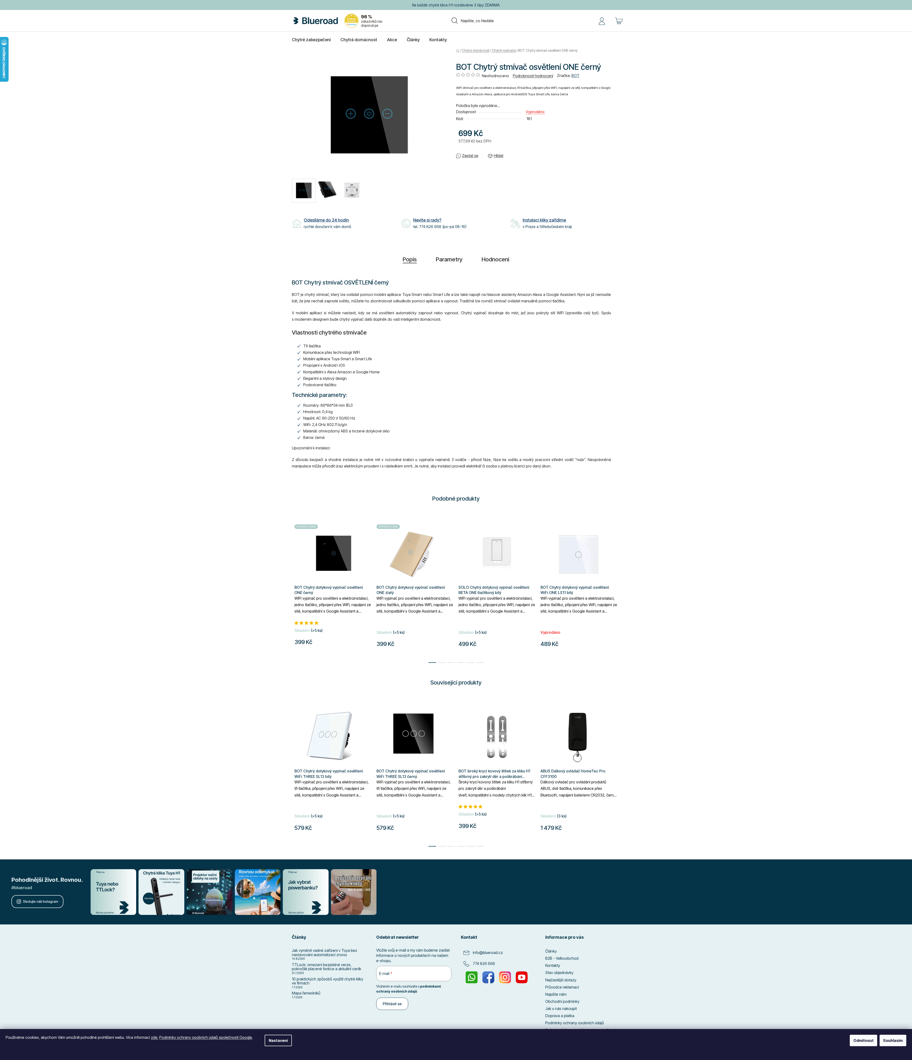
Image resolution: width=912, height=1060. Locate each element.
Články (551, 951)
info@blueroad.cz (488, 952)
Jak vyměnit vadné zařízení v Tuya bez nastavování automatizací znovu (324, 952)
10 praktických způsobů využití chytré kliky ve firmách (327, 981)
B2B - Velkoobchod (561, 958)
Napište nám (556, 994)
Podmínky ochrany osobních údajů (574, 1022)
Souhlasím (893, 1040)
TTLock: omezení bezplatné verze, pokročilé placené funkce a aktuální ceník (326, 967)
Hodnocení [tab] (495, 259)
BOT (575, 75)
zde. (154, 1037)
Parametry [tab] (449, 259)
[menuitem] (311, 40)
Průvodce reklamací (562, 987)
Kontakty (552, 965)
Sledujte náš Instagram (40, 901)
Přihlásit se (392, 1003)
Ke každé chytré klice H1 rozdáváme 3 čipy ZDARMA (456, 5)
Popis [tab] (410, 259)
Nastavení (278, 1040)
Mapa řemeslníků (306, 993)
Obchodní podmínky (562, 1001)
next (616, 772)
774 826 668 (484, 963)
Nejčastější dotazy (560, 980)
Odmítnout (863, 1040)
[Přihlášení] (602, 21)
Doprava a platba (559, 1015)
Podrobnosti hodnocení (533, 75)
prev (295, 772)
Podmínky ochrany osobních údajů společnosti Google (205, 1037)
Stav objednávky (559, 972)
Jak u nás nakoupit (561, 1008)
